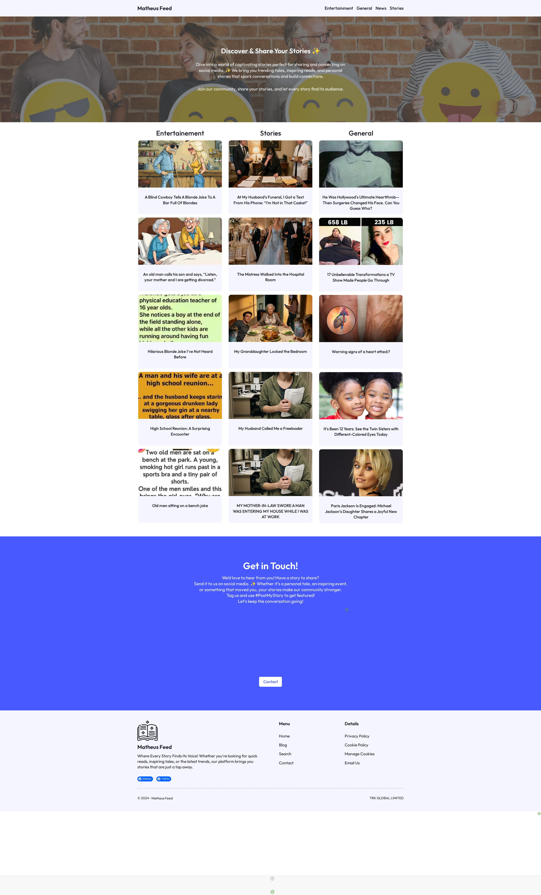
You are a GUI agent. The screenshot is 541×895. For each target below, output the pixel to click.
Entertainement (180, 133)
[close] (272, 878)
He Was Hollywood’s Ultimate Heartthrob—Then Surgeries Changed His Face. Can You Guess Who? (360, 203)
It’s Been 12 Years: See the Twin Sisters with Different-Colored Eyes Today (361, 431)
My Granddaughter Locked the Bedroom (270, 351)
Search (285, 753)
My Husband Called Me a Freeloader (270, 428)
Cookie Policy (356, 744)
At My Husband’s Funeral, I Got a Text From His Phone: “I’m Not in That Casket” (271, 200)
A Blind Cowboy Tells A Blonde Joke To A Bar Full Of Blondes (180, 200)
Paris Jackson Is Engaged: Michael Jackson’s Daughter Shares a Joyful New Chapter (361, 511)
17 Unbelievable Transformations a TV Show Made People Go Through (361, 277)
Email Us (352, 762)
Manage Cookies (359, 753)
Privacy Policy (357, 736)
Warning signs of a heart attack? (361, 351)
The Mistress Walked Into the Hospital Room (270, 277)
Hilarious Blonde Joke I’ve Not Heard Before (180, 354)
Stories (270, 133)
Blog (283, 744)
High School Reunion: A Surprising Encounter (180, 431)
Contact (270, 681)
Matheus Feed (154, 8)
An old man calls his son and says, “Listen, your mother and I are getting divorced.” (180, 277)
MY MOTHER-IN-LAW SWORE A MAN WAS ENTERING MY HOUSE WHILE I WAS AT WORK (270, 511)
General (361, 133)
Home (284, 736)
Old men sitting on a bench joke (180, 505)
